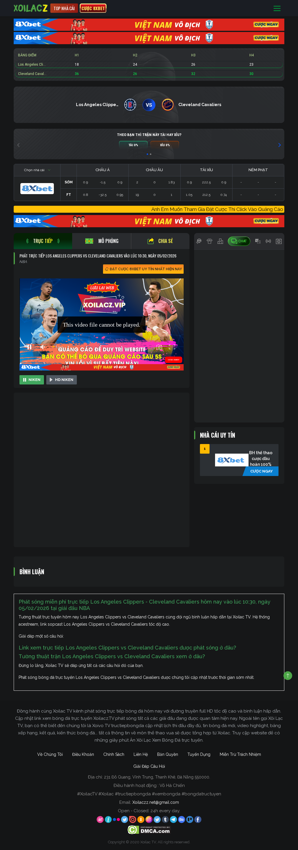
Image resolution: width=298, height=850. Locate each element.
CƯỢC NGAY (261, 471)
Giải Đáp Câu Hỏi (149, 766)
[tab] (43, 241)
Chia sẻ (165, 240)
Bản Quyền (167, 754)
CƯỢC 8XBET (93, 8)
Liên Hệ (141, 754)
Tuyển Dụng (198, 754)
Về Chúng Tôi (50, 754)
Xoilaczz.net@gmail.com (155, 802)
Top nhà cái (64, 8)
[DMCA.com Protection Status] (149, 829)
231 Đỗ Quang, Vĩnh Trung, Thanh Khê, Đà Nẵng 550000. (157, 777)
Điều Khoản (83, 754)
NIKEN (34, 379)
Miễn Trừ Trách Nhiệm (240, 754)
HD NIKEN (64, 379)
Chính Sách (113, 754)
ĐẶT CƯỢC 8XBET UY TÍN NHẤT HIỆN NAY (146, 269)
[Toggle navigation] (277, 8)
